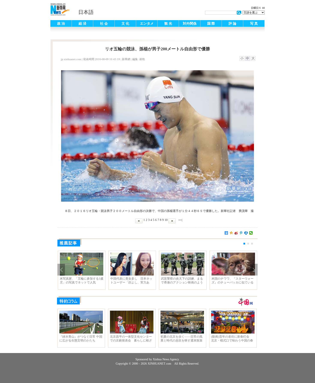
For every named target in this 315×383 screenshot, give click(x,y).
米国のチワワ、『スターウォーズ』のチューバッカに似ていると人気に (233, 280)
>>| (179, 220)
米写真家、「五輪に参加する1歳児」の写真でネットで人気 (81, 280)
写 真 (254, 23)
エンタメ (147, 23)
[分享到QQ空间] (231, 233)
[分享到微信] (251, 233)
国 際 (211, 23)
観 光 (168, 23)
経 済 (82, 23)
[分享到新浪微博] (236, 233)
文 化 (125, 23)
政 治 (61, 23)
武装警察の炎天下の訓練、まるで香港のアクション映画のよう (182, 280)
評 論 (232, 23)
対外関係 (189, 23)
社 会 (104, 23)
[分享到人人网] (246, 233)
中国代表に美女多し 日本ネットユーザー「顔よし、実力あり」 (131, 280)
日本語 (86, 12)
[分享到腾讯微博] (241, 233)
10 (166, 220)
